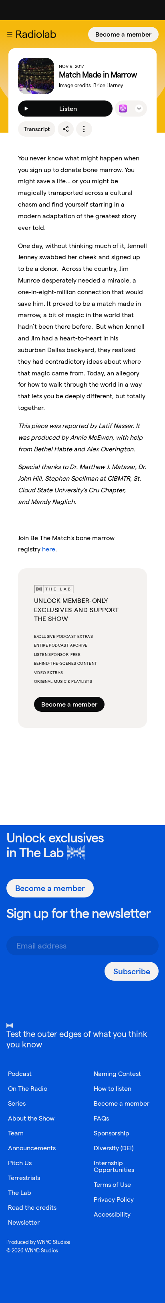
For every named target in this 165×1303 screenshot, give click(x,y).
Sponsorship (111, 1133)
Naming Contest (117, 1073)
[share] (66, 129)
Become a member (123, 34)
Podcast (20, 1073)
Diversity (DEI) (113, 1148)
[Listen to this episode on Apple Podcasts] (123, 108)
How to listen (112, 1088)
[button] (9, 34)
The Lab (41, 853)
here (48, 549)
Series (17, 1103)
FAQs (101, 1118)
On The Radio (27, 1088)
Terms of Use (112, 1184)
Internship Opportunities (114, 1166)
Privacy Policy (114, 1199)
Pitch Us (20, 1163)
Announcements (32, 1148)
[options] (84, 129)
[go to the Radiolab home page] (37, 34)
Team (16, 1133)
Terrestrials (24, 1177)
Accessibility (112, 1214)
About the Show (31, 1118)
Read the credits (32, 1207)
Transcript (37, 129)
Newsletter (24, 1222)
